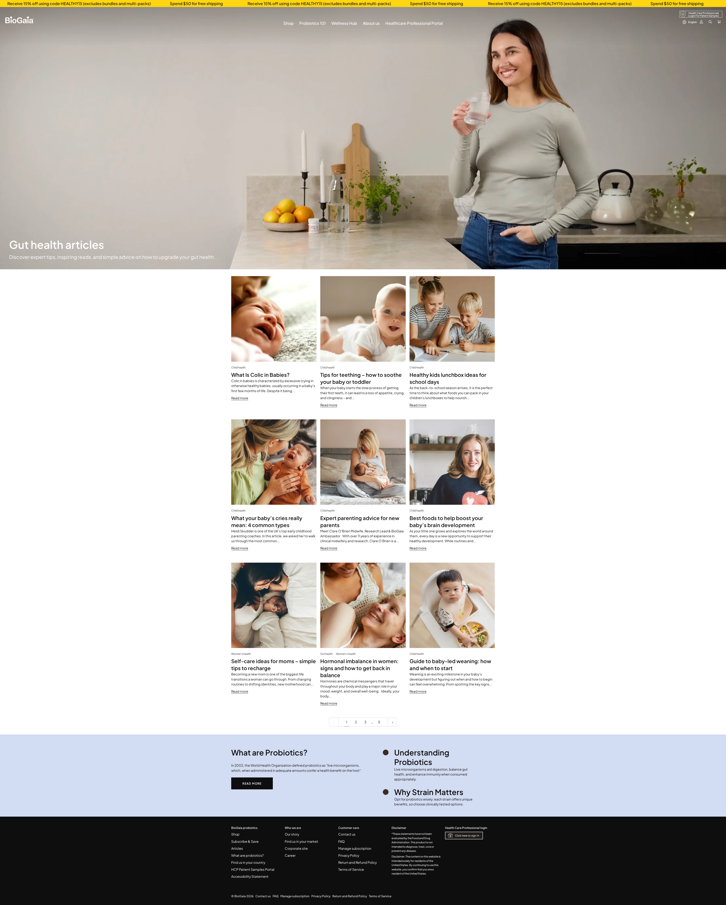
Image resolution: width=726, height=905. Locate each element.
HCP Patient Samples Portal (252, 869)
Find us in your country (248, 862)
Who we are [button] (293, 827)
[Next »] (392, 722)
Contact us (346, 834)
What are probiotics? (247, 855)
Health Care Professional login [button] (466, 827)
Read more (239, 398)
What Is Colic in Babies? (260, 375)
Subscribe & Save (245, 841)
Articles (237, 848)
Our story (292, 834)
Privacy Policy (348, 855)
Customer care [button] (348, 827)
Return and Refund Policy (357, 862)
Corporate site (296, 848)
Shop (235, 834)
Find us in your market (301, 841)
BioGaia (240, 896)
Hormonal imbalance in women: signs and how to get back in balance (359, 668)
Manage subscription (354, 848)
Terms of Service (351, 869)
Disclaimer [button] (399, 827)
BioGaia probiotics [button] (244, 827)
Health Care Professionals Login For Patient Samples (703, 14)
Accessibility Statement (249, 876)
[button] (288, 26)
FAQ (341, 841)
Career (290, 855)
